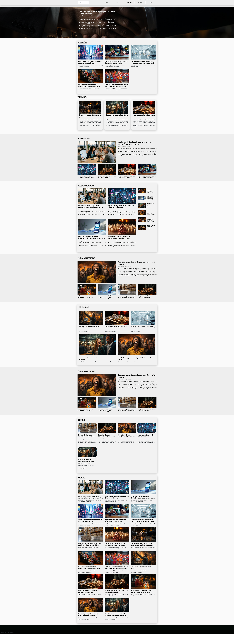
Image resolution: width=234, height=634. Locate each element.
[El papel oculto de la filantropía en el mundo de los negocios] (107, 169)
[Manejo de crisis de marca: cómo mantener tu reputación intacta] (122, 227)
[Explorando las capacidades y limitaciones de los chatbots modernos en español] (92, 227)
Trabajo (117, 2)
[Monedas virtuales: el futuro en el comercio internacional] (144, 107)
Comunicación (129, 2)
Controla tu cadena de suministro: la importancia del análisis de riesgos (116, 85)
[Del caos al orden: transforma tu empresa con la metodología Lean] (90, 75)
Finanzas (140, 2)
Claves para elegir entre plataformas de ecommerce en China (90, 62)
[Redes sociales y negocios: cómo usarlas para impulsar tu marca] (142, 190)
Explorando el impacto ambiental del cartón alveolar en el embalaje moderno (126, 297)
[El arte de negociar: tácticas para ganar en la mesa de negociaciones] (90, 107)
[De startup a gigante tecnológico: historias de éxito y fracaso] (142, 212)
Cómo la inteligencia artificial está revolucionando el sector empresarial (143, 62)
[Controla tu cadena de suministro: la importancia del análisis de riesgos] (117, 75)
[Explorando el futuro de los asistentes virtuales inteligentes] (87, 169)
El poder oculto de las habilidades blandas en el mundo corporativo (117, 116)
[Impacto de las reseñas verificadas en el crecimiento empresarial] (117, 52)
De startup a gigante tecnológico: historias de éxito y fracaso (151, 213)
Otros (151, 2)
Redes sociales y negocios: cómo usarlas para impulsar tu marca (150, 190)
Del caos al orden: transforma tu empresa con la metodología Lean (89, 85)
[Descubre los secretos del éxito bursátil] (91, 317)
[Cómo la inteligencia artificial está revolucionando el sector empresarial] (143, 52)
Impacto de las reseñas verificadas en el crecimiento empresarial (116, 62)
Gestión (106, 2)
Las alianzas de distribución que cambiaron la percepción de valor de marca (134, 143)
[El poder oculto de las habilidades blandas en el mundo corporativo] (117, 107)
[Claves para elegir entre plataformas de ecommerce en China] (90, 52)
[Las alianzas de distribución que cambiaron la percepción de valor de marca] (97, 152)
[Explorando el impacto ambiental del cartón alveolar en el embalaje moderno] (127, 289)
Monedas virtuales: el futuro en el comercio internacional (144, 116)
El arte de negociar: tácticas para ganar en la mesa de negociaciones (97, 12)
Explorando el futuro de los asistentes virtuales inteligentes (86, 176)
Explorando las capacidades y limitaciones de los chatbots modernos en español (92, 238)
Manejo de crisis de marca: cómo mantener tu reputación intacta (119, 237)
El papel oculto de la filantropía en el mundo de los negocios (107, 176)
